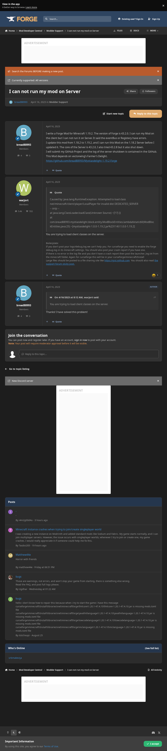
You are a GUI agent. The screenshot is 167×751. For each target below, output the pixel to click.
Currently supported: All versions (30, 80)
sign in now (80, 340)
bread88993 (20, 102)
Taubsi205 (24, 545)
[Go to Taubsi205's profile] (10, 530)
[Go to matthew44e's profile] (10, 555)
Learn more (6, 5)
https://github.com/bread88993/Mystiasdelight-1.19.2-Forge (81, 161)
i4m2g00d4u (26, 520)
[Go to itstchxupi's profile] (10, 599)
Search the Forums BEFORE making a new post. (38, 71)
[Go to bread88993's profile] (11, 102)
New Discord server (22, 380)
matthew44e (25, 567)
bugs (18, 576)
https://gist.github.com (117, 260)
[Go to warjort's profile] (23, 188)
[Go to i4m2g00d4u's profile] (10, 512)
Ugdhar (23, 589)
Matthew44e (23, 554)
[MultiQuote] (47, 170)
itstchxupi (24, 635)
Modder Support (58, 102)
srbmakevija (15, 657)
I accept (154, 743)
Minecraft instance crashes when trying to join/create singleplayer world (58, 529)
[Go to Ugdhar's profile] (10, 577)
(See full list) (152, 648)
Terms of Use (51, 746)
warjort (24, 200)
